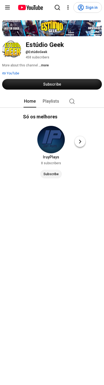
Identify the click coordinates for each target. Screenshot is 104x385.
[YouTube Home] (30, 7)
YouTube (12, 73)
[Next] (80, 141)
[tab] (29, 101)
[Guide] (7, 7)
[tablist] (52, 101)
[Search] (57, 7)
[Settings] (68, 7)
